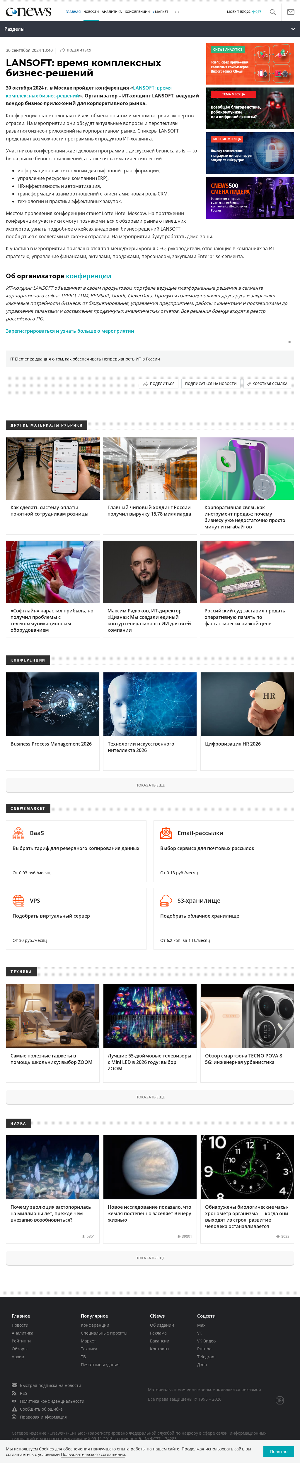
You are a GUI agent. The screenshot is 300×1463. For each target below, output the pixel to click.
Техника (89, 1349)
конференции (88, 275)
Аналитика (112, 12)
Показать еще (150, 785)
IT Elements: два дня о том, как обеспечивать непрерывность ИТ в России (85, 359)
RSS (23, 1393)
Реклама (158, 1333)
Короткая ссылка (270, 383)
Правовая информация (43, 1417)
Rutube (204, 1349)
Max (201, 1325)
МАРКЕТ (161, 12)
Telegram (206, 1356)
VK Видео (206, 1341)
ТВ (83, 1356)
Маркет (88, 1341)
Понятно (278, 1451)
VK (199, 1333)
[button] (272, 12)
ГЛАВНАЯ (73, 12)
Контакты (159, 1349)
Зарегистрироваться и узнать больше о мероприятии (70, 331)
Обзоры (20, 1349)
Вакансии (159, 1341)
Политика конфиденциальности (52, 1401)
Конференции (95, 1325)
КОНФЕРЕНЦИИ (137, 12)
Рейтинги (21, 1341)
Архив (18, 1356)
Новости (20, 1325)
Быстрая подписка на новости (50, 1385)
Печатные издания (100, 1364)
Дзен (202, 1364)
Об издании (162, 1325)
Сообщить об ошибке (41, 1409)
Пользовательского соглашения (93, 1454)
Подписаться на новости (211, 383)
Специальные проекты (104, 1333)
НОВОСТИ (91, 12)
